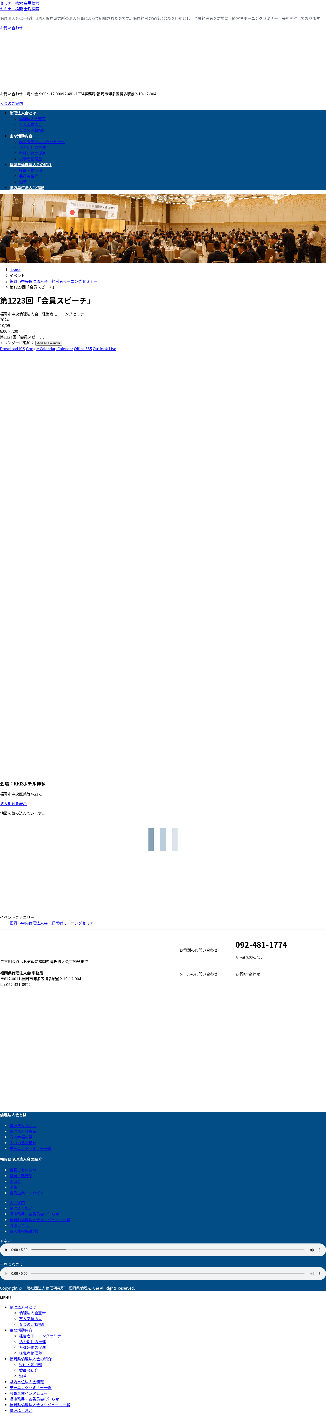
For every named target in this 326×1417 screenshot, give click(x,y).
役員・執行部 (30, 170)
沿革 (23, 182)
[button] (281, 973)
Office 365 (83, 348)
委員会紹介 (28, 176)
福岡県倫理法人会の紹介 (31, 1359)
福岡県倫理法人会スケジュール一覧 (40, 1219)
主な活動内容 (21, 1330)
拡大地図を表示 (13, 803)
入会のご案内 (11, 103)
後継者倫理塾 (30, 159)
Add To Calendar (48, 343)
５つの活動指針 (32, 130)
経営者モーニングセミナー (42, 141)
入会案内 (17, 1202)
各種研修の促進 (32, 153)
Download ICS (12, 348)
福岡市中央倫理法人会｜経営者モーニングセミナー (53, 923)
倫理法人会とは (23, 1125)
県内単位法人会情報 (27, 1381)
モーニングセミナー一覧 (31, 1148)
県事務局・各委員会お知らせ (34, 1214)
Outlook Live (104, 348)
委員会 (15, 1181)
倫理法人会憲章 (32, 118)
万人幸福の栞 (30, 124)
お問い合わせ (11, 28)
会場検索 (31, 3)
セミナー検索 (11, 3)
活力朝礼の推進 (32, 147)
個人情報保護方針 (25, 1231)
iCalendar (64, 348)
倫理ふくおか (21, 1208)
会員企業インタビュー (29, 1193)
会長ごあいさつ (23, 1170)
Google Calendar (40, 348)
